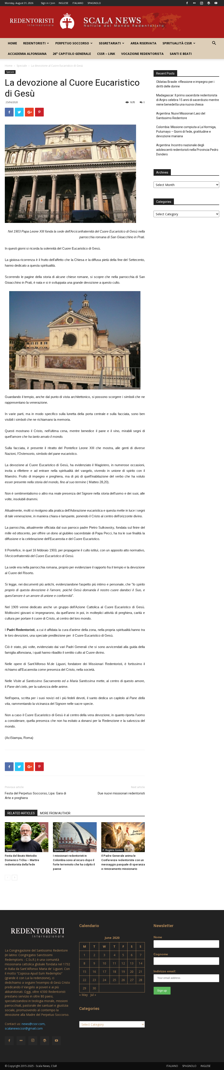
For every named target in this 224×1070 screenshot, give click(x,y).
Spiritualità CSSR (177, 43)
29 (84, 988)
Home (12, 43)
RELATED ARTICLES (21, 813)
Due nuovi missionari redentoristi (121, 793)
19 (123, 971)
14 (140, 963)
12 (123, 963)
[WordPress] (208, 3)
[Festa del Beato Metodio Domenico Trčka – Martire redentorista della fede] (26, 837)
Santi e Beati (181, 54)
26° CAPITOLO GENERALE (72, 54)
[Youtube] (216, 3)
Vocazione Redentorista (142, 54)
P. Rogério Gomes (113, 850)
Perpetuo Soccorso (72, 43)
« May (83, 995)
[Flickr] (194, 3)
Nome (158, 937)
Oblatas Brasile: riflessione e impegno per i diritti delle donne (185, 84)
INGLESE (63, 3)
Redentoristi (34, 43)
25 (114, 980)
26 (123, 980)
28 (140, 980)
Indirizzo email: (165, 971)
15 (84, 971)
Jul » (93, 995)
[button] (214, 44)
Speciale (22, 66)
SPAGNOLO (94, 3)
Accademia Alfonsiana (27, 54)
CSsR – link (106, 54)
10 (104, 963)
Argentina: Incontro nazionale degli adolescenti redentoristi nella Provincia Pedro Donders (187, 149)
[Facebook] (187, 3)
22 (84, 980)
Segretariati (110, 43)
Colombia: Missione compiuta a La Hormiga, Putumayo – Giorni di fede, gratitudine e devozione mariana (186, 131)
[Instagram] (201, 3)
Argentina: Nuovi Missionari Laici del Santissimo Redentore (180, 116)
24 (104, 980)
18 (114, 971)
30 (94, 988)
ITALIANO (77, 3)
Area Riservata (143, 43)
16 (94, 971)
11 (114, 963)
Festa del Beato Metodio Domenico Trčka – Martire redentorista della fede (22, 860)
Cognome (161, 954)
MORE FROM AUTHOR (55, 813)
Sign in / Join (48, 3)
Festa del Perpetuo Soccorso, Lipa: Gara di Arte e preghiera (35, 795)
